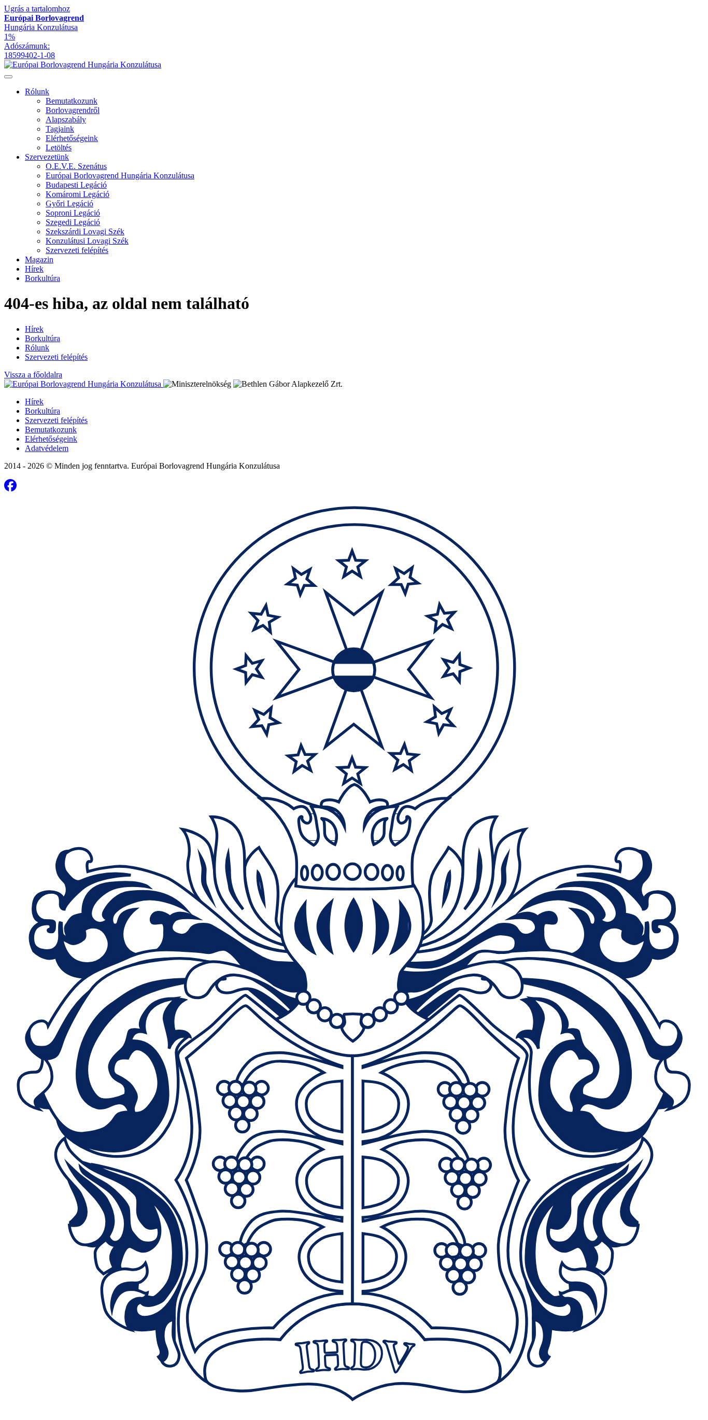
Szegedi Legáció (73, 222)
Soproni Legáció (73, 212)
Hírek (34, 268)
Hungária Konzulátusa (44, 22)
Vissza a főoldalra (33, 374)
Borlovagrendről (73, 110)
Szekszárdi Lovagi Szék (85, 231)
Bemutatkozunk (71, 100)
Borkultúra (42, 278)
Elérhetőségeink (72, 138)
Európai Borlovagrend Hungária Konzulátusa (120, 175)
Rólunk (37, 91)
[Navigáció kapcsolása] (8, 76)
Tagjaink (60, 128)
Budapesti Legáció (76, 184)
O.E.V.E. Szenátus (76, 166)
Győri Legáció (69, 203)
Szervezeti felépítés (77, 250)
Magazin (39, 259)
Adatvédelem (46, 448)
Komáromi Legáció (77, 194)
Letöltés (59, 147)
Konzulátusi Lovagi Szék (87, 240)
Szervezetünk (47, 156)
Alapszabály (66, 119)
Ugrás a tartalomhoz (37, 8)
